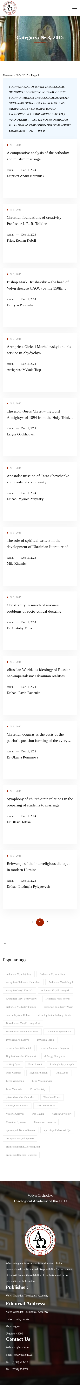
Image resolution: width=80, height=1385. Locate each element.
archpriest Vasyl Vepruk (57, 998)
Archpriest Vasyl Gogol (61, 982)
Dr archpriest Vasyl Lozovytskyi (23, 1023)
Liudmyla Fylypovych (62, 1064)
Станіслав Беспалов (45, 1121)
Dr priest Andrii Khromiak (25, 176)
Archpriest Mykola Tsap (24, 370)
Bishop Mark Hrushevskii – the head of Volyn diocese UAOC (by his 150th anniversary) (38, 288)
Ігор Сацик (38, 1113)
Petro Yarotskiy (14, 1089)
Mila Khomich (17, 563)
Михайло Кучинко (16, 1121)
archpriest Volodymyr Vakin (58, 1006)
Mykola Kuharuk (39, 1072)
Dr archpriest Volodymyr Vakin (22, 1031)
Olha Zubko (62, 1072)
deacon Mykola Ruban (18, 1015)
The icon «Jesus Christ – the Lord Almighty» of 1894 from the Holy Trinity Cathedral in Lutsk (39, 417)
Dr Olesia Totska (19, 822)
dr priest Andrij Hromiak (18, 1047)
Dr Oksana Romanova (22, 757)
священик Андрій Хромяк (20, 1138)
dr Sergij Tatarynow (54, 1056)
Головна (8, 75)
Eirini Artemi (35, 1064)
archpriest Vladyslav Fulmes (21, 1006)
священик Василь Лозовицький (23, 1146)
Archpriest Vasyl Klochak (19, 990)
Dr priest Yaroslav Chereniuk (21, 1056)
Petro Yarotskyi (38, 1089)
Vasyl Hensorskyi (46, 1105)
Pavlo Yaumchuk (15, 1080)
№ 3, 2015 (22, 75)
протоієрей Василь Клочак (20, 1130)
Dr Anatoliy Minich (21, 628)
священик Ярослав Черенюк (21, 1154)
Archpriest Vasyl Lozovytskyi (21, 998)
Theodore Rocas (52, 1097)
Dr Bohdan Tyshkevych (59, 1031)
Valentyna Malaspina (17, 1105)
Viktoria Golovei (15, 1113)
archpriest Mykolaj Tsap (18, 973)
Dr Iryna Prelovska (20, 305)
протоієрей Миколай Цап (57, 1130)
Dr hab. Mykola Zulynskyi (25, 499)
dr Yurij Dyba (13, 1064)
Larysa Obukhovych (21, 434)
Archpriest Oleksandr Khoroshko (23, 982)
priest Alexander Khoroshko (20, 1097)
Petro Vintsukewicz (42, 1080)
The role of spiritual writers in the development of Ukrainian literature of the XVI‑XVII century (37, 546)
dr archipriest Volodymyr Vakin (54, 1015)
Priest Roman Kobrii (21, 240)
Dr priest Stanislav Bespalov (54, 1047)
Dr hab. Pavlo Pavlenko (23, 693)
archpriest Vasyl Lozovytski (55, 990)
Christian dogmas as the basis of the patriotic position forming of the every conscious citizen (37, 740)
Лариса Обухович (61, 1113)
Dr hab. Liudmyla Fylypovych (28, 886)
